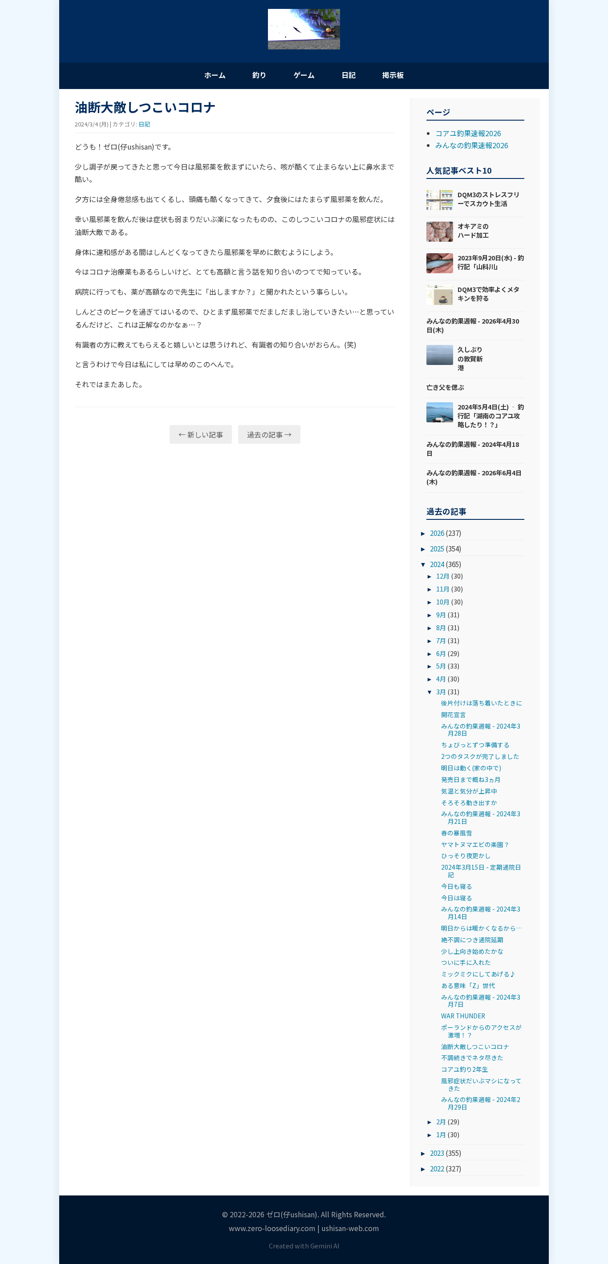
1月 (441, 1134)
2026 (437, 533)
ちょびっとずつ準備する (475, 744)
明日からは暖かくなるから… (481, 928)
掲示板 (393, 74)
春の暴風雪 (456, 832)
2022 (437, 1168)
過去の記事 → (269, 434)
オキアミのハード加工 (473, 230)
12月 (443, 575)
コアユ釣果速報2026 (468, 133)
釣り (259, 74)
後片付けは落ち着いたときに (481, 702)
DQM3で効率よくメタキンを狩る (488, 293)
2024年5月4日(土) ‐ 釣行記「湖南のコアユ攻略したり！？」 (491, 415)
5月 (441, 665)
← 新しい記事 (200, 434)
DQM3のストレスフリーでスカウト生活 (488, 199)
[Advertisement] (235, 519)
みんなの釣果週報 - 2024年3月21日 (480, 817)
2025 (437, 548)
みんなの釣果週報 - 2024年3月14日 (480, 912)
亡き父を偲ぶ (445, 387)
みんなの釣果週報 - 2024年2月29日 (480, 1103)
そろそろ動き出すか (469, 802)
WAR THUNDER (463, 1015)
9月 (441, 614)
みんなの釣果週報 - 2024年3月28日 (480, 729)
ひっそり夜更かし (466, 855)
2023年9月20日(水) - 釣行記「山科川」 (491, 262)
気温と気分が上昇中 (469, 790)
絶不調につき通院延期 (472, 939)
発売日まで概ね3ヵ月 (471, 779)
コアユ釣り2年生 (464, 1069)
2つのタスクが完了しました (480, 756)
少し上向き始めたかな (472, 951)
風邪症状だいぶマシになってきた (481, 1084)
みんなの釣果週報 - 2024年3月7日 (480, 1001)
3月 (441, 691)
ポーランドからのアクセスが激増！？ (481, 1031)
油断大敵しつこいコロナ (475, 1046)
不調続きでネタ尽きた (472, 1057)
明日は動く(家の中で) (471, 767)
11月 (443, 588)
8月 (441, 627)
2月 (441, 1121)
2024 (437, 564)
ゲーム (304, 74)
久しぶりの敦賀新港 (470, 358)
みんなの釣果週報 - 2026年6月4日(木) (474, 477)
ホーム (215, 74)
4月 (441, 678)
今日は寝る (456, 897)
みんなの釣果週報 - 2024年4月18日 (472, 448)
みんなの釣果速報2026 (471, 145)
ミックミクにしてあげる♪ (478, 973)
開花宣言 (453, 714)
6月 (441, 653)
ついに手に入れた (466, 962)
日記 (348, 74)
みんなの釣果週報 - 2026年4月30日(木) (472, 325)
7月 (441, 640)
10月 (443, 601)
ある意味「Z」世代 (468, 985)
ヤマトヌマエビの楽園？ (475, 844)
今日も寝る (456, 886)
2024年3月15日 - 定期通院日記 (481, 871)
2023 (437, 1153)
